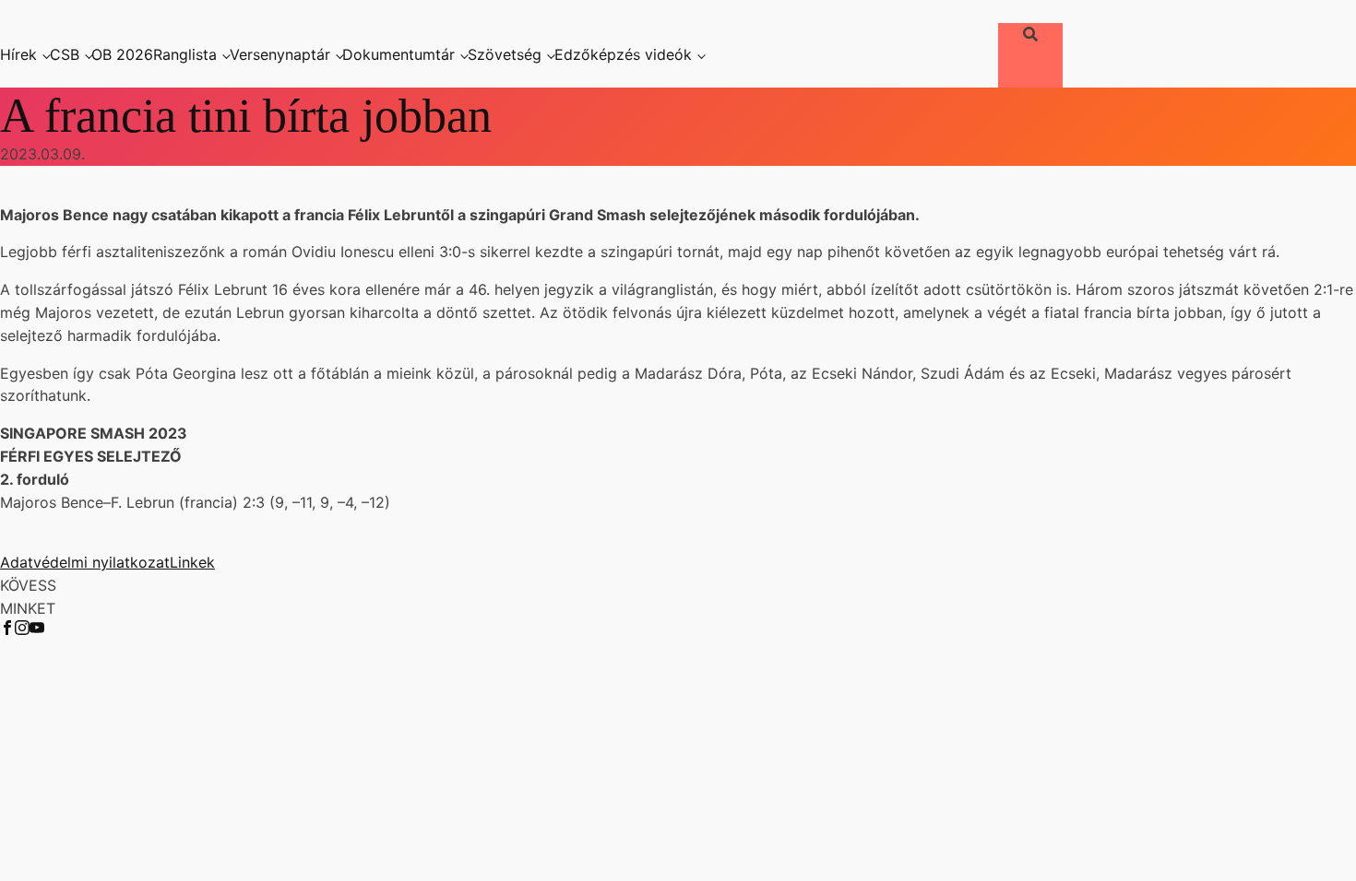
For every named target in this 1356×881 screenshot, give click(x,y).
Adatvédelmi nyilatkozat (85, 562)
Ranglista (185, 54)
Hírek (18, 54)
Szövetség (504, 54)
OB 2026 (122, 54)
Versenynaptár (280, 54)
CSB (64, 54)
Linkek (192, 562)
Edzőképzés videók (623, 54)
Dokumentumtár (398, 54)
